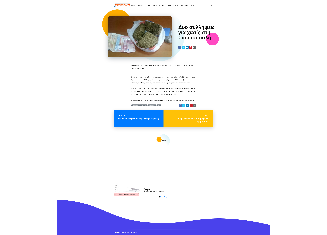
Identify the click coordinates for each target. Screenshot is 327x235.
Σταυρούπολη (152, 105)
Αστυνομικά (135, 105)
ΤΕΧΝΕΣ (148, 5)
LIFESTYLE (162, 5)
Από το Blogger (164, 197)
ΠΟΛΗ (155, 5)
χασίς (159, 105)
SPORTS (193, 5)
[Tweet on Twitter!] (183, 47)
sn (179, 43)
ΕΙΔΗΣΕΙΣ (140, 5)
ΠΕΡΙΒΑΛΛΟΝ (183, 5)
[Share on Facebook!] (179, 47)
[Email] (194, 47)
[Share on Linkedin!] (187, 47)
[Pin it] (190, 47)
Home (133, 5)
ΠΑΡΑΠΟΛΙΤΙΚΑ (172, 5)
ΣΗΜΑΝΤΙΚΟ (143, 105)
